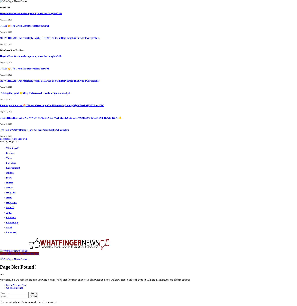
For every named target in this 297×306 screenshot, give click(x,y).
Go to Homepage (14, 287)
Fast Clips (11, 163)
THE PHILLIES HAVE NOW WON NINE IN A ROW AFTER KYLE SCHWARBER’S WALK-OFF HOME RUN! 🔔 (61, 117)
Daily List (10, 192)
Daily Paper (11, 202)
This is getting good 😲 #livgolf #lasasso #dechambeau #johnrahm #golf (35, 93)
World (9, 197)
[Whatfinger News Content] (55, 251)
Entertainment (13, 168)
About (9, 227)
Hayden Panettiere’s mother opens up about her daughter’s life (31, 13)
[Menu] (1, 257)
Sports (9, 177)
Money (9, 187)
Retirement (11, 232)
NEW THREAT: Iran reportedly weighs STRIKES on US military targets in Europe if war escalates (49, 38)
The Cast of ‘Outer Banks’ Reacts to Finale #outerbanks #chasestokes (34, 130)
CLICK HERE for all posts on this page (19, 253)
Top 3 (8, 212)
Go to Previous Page (16, 285)
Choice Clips (12, 222)
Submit (33, 296)
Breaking (10, 153)
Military (10, 173)
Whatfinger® (12, 148)
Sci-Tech (10, 207)
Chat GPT (11, 217)
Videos (9, 158)
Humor (9, 182)
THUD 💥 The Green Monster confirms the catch (25, 26)
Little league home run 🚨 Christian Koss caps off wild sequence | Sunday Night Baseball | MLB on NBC (52, 105)
